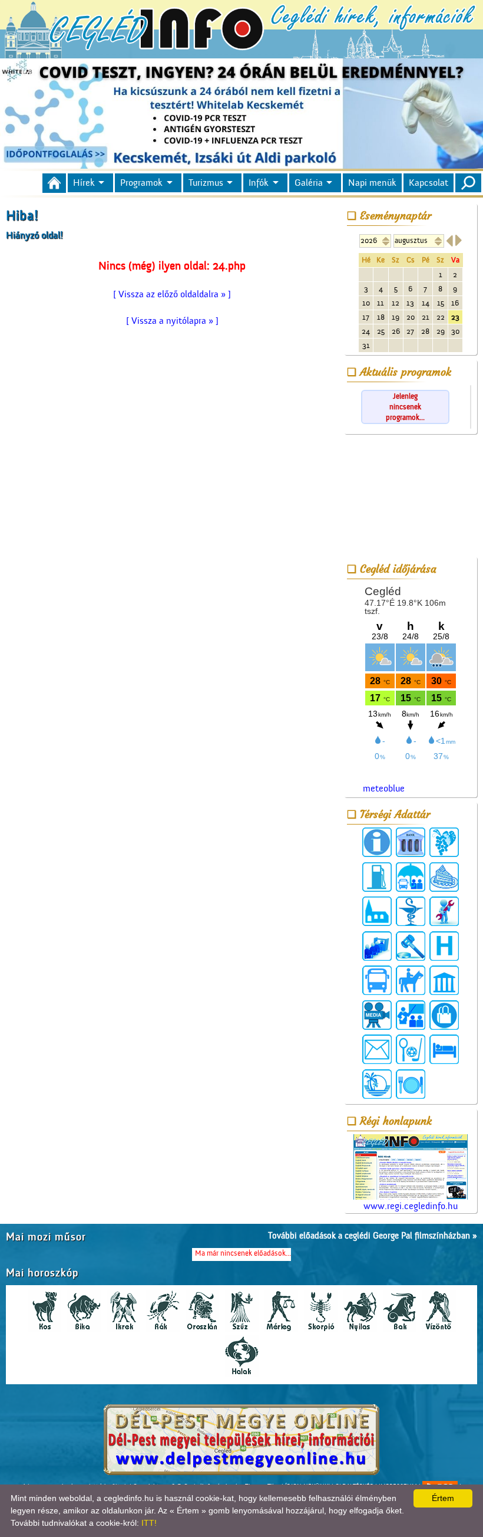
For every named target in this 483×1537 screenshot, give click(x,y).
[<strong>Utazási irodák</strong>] (377, 1084)
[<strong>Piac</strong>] (444, 1015)
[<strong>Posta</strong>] (377, 1049)
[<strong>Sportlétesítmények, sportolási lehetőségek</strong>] (410, 1049)
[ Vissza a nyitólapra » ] (172, 321)
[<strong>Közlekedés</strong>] (377, 980)
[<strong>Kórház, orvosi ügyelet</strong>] (444, 946)
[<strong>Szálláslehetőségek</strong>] (444, 1049)
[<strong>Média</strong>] (377, 1015)
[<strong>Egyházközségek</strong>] (377, 911)
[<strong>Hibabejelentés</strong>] (444, 911)
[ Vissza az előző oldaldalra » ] (172, 294)
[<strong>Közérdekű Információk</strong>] (377, 842)
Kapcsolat (428, 183)
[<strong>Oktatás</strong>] (410, 1015)
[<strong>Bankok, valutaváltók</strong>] (410, 842)
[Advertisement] (410, 498)
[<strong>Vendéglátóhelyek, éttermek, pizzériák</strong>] (410, 1084)
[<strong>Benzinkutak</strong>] (377, 877)
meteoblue (384, 788)
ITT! (149, 1523)
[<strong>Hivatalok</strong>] (377, 946)
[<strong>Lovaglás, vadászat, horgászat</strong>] (410, 980)
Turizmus (205, 183)
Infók (259, 183)
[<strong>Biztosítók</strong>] (410, 877)
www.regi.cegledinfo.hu (410, 1206)
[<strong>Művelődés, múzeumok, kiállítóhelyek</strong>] (444, 980)
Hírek (84, 183)
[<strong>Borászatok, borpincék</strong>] (444, 842)
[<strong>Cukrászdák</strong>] (444, 877)
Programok (141, 183)
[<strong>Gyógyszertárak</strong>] (410, 911)
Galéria (309, 183)
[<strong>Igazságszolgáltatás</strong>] (410, 946)
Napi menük (372, 183)
